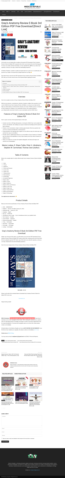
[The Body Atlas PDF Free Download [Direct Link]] (35, 381)
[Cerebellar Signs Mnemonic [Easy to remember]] (48, 89)
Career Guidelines (28, 11)
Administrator (5, 31)
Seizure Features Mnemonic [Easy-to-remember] (56, 96)
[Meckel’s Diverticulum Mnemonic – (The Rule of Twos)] (48, 42)
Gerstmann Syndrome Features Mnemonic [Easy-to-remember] (57, 81)
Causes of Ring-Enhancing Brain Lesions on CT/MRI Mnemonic (57, 175)
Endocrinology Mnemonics (56, 152)
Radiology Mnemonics (55, 169)
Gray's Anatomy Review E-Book (10, 340)
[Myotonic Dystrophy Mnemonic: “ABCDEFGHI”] (48, 74)
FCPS (18, 11)
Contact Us (18, 0)
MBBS (7, 11)
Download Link (22, 298)
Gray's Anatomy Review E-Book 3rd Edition (24, 340)
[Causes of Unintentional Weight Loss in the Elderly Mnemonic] (48, 105)
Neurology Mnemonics (56, 68)
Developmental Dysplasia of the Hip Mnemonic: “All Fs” (56, 49)
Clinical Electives (56, 11)
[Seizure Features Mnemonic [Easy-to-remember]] (48, 97)
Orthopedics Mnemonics (56, 52)
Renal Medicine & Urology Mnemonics (56, 60)
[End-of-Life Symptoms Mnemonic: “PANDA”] (48, 120)
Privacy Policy (23, 0)
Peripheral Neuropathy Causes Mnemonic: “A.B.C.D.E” (57, 65)
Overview (5, 83)
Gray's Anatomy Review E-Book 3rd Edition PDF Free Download (30, 342)
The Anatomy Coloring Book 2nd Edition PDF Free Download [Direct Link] (21, 388)
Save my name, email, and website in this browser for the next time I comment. (18, 438)
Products (4, 14)
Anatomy (15, 18)
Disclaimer (29, 0)
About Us (13, 0)
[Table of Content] (40, 82)
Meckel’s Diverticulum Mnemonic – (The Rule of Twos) (57, 41)
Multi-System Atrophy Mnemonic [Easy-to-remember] (57, 127)
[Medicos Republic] (32, 6)
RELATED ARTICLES (7, 373)
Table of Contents (6, 89)
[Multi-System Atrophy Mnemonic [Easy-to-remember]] (48, 128)
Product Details (6, 90)
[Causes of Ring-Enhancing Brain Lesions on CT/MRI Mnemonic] (48, 176)
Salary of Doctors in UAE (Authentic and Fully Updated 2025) (58, 34)
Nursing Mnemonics (47, 11)
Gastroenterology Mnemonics (57, 44)
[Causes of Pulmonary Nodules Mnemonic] (48, 168)
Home (3, 11)
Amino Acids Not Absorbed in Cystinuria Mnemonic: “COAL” (57, 57)
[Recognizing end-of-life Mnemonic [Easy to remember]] (48, 112)
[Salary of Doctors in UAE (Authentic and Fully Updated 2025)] (48, 35)
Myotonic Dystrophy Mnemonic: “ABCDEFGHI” (56, 73)
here (37, 467)
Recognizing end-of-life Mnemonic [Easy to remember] (57, 111)
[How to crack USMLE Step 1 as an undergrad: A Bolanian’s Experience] (48, 27)
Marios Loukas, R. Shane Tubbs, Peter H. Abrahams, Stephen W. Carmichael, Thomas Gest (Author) (21, 87)
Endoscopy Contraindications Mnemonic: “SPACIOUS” (57, 135)
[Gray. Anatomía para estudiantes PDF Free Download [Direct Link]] (21, 396)
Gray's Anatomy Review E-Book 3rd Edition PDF (10, 342)
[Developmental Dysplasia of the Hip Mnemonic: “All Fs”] (48, 50)
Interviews (13, 11)
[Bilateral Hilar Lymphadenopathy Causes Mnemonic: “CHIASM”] (48, 159)
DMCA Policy (34, 0)
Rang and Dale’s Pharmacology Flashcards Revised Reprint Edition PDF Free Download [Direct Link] (33, 355)
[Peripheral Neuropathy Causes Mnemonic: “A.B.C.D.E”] (48, 66)
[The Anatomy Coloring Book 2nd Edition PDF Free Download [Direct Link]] (21, 381)
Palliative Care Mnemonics (56, 106)
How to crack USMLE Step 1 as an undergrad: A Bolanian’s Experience (57, 26)
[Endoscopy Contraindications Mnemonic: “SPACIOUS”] (48, 135)
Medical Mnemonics (37, 11)
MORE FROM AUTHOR (20, 373)
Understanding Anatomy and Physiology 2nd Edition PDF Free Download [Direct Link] (7, 403)
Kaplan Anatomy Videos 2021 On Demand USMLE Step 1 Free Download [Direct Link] (10, 355)
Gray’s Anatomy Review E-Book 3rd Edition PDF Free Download (16, 92)
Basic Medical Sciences (9, 18)
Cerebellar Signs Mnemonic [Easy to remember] (56, 88)
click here (36, 329)
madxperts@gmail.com (35, 470)
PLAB (22, 11)
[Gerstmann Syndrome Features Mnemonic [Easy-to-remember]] (48, 82)
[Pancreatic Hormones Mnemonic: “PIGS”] (48, 152)
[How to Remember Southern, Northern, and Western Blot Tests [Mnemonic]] (48, 143)
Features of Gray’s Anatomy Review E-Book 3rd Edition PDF (15, 84)
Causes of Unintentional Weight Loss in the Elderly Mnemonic (57, 104)
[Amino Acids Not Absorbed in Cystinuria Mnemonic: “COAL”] (48, 58)
